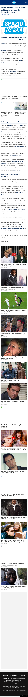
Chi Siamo (5, 675)
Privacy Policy (13, 675)
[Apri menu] (25, 2)
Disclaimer (22, 675)
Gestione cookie (24, 695)
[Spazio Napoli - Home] (14, 2)
